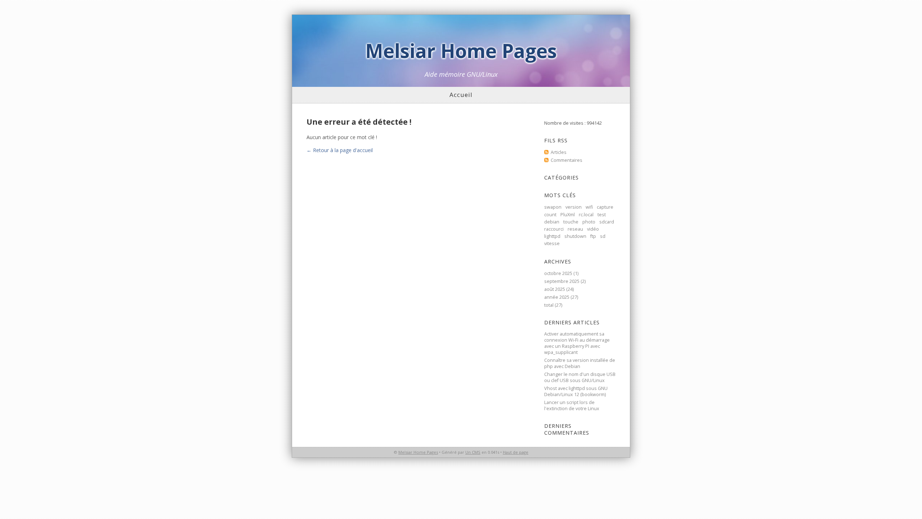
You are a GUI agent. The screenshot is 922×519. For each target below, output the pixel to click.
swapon (552, 207)
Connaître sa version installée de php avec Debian (579, 363)
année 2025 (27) (561, 297)
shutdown (575, 236)
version (573, 207)
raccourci (554, 229)
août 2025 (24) (559, 289)
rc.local (586, 215)
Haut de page (515, 452)
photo (588, 222)
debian (551, 222)
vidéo (593, 229)
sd (602, 236)
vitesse (552, 243)
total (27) (553, 305)
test (601, 215)
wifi (589, 207)
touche (570, 222)
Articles (559, 152)
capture (605, 207)
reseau (575, 229)
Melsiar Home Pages (461, 50)
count (550, 215)
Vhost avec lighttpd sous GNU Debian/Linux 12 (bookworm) (576, 391)
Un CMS (472, 452)
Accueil (461, 94)
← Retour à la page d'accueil (339, 150)
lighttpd (552, 236)
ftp (593, 236)
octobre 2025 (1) (561, 273)
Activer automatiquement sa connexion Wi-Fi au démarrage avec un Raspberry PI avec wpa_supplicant (577, 343)
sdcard (606, 222)
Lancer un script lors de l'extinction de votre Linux (571, 405)
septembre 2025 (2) (565, 281)
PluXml (567, 215)
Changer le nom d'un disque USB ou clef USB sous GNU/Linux (580, 377)
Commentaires (566, 160)
